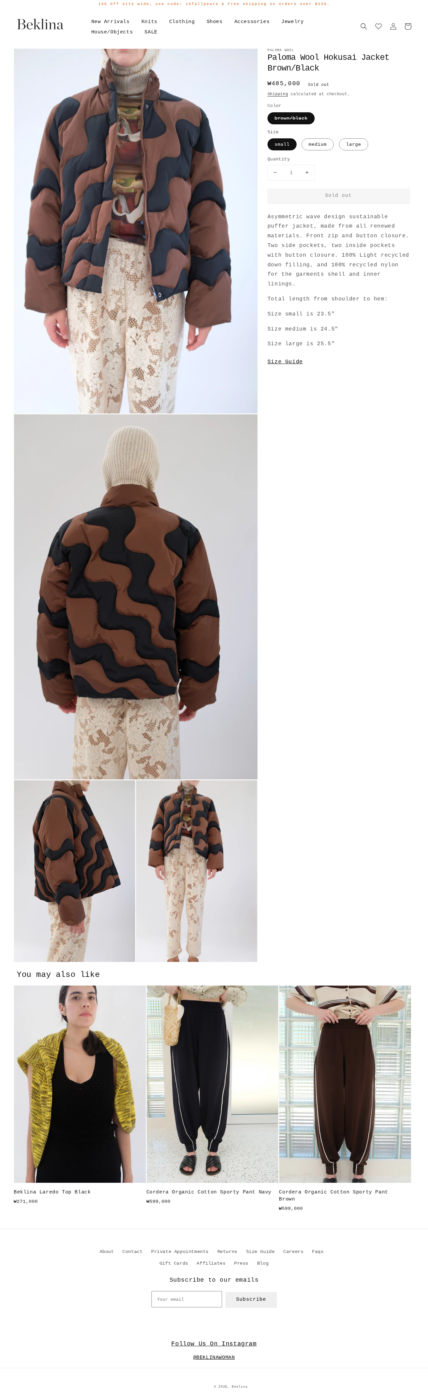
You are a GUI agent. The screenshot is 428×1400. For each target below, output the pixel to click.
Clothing (182, 22)
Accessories (252, 22)
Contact (132, 1251)
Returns (227, 1251)
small (282, 144)
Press (241, 1263)
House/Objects (112, 32)
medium (318, 144)
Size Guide (285, 362)
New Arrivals (110, 22)
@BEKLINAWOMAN (214, 1358)
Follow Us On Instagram (213, 1344)
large (353, 144)
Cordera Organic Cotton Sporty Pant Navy (209, 1192)
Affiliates (211, 1263)
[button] (363, 26)
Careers (293, 1251)
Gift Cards (173, 1263)
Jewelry (292, 22)
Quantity (279, 159)
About (107, 1251)
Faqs (317, 1251)
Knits (149, 22)
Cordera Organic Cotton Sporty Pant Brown (333, 1195)
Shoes (215, 22)
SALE (150, 32)
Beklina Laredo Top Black (52, 1192)
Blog (263, 1263)
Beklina (239, 1387)
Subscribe (251, 1299)
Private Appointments (180, 1251)
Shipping (278, 94)
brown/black (291, 118)
